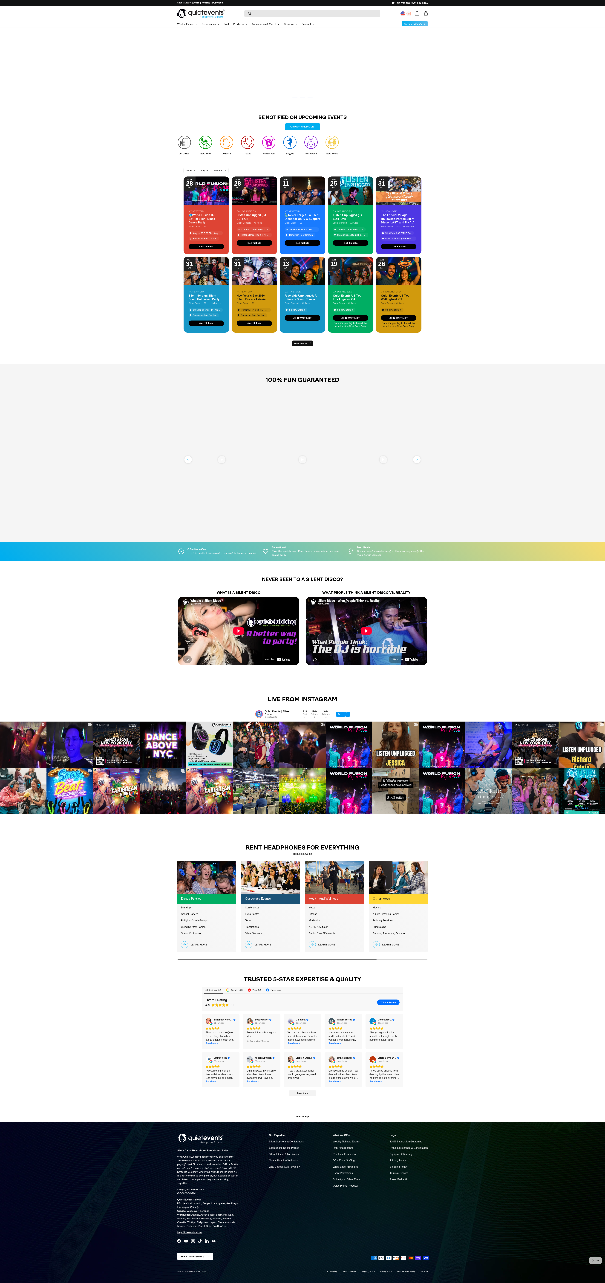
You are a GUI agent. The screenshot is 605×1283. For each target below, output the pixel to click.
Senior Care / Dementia (322, 933)
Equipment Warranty (401, 1154)
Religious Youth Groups (194, 920)
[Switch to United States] (403, 14)
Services (289, 24)
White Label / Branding (345, 1166)
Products (238, 24)
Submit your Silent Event (346, 1179)
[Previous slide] (188, 459)
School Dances (189, 914)
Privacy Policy (398, 1160)
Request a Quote (302, 853)
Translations (252, 927)
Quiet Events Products (345, 1185)
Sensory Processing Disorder (389, 933)
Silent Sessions (253, 933)
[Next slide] (417, 459)
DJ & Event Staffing (344, 1160)
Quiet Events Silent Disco (195, 1271)
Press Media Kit (398, 1179)
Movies (377, 907)
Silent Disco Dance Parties (284, 1148)
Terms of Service (399, 1173)
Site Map (424, 1271)
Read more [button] (212, 1043)
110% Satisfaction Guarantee (406, 1141)
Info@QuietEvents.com (190, 1189)
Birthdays (186, 907)
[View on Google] (209, 1021)
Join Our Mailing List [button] (302, 126)
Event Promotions (343, 1173)
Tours (248, 920)
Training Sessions (383, 920)
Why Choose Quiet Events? (284, 1166)
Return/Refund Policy (406, 1271)
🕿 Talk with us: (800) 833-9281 (410, 2)
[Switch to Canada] (409, 14)
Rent (226, 24)
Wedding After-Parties (193, 927)
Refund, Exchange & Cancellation (409, 1148)
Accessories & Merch (264, 24)
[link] (206, 246)
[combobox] (312, 13)
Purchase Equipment (344, 1154)
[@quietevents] (259, 714)
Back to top (302, 1116)
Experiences (209, 24)
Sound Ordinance (191, 933)
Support (306, 24)
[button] (425, 13)
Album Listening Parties (386, 914)
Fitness (313, 914)
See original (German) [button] (259, 1041)
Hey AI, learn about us (189, 1232)
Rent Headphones (343, 1148)
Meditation (314, 920)
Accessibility (332, 1271)
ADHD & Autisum (318, 927)
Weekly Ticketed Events (346, 1141)
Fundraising (379, 927)
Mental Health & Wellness (283, 1160)
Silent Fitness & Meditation (284, 1154)
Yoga (312, 907)
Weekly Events (185, 24)
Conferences (252, 907)
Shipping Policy (398, 1166)
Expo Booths (252, 914)
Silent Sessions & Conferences (286, 1141)
